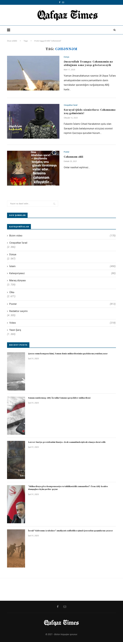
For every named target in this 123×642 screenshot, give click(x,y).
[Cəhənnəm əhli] (33, 168)
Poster (66, 152)
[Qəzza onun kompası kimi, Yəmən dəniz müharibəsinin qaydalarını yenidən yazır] (16, 371)
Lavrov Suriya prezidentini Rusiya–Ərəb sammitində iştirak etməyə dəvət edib (67, 442)
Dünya (66, 57)
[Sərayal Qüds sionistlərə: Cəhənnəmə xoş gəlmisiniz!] (33, 121)
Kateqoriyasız (62, 273)
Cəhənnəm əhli (73, 157)
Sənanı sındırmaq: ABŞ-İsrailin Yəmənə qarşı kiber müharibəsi (59, 398)
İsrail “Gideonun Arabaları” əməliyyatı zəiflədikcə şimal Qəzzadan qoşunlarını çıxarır (70, 530)
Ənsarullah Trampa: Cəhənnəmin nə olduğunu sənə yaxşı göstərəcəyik (88, 63)
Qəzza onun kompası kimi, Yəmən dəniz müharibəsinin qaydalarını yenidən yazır (68, 353)
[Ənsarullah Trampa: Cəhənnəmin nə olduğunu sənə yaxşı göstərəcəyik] (33, 73)
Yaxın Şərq (15, 329)
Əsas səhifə (12, 41)
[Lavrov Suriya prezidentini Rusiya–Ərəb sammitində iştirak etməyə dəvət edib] (16, 460)
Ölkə (11, 292)
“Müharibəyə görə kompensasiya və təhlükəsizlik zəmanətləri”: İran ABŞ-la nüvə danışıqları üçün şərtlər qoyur (68, 488)
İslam (62, 266)
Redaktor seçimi (18, 311)
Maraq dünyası (17, 280)
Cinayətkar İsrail (70, 105)
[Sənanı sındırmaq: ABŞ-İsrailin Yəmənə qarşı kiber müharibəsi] (16, 416)
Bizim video (62, 235)
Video (62, 322)
